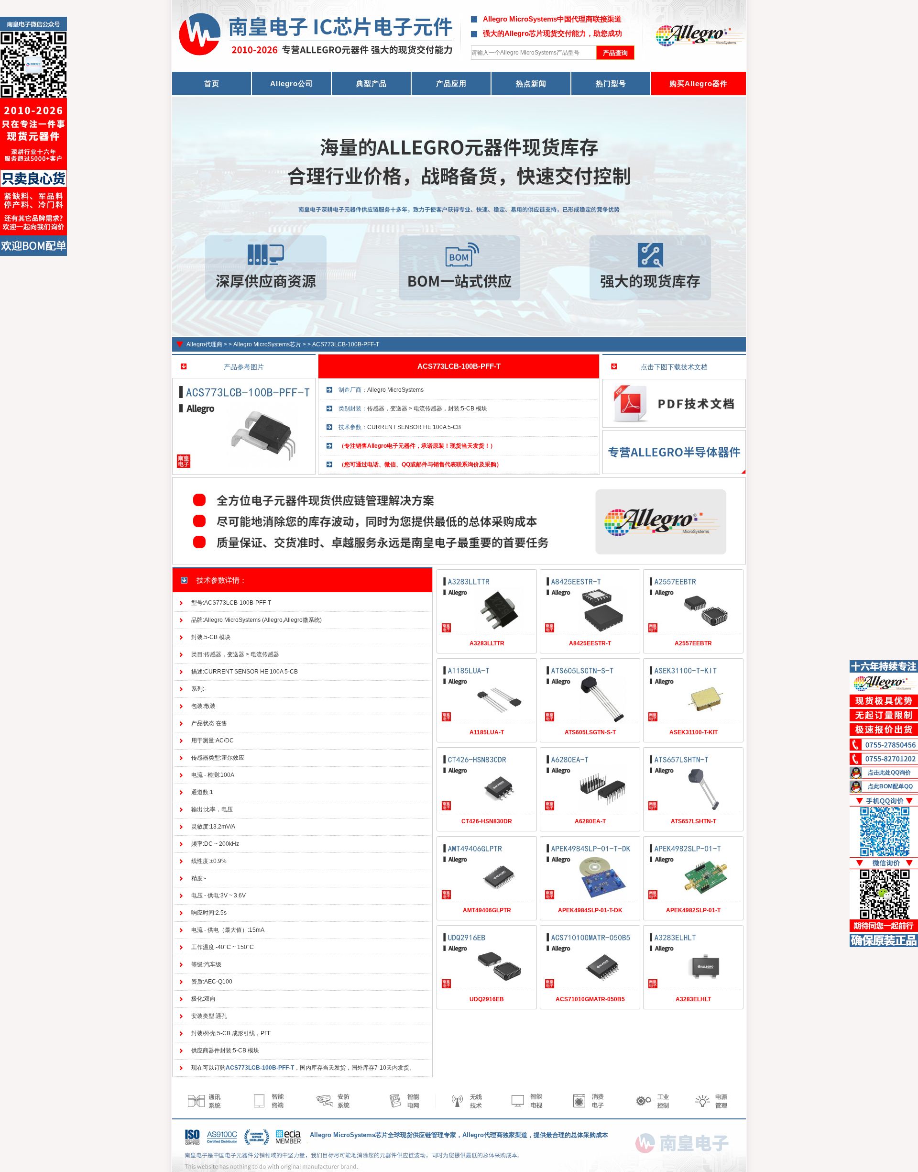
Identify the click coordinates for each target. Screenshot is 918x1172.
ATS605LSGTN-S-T (590, 732)
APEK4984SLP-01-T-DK (590, 910)
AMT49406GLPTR (487, 910)
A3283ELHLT (693, 999)
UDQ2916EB (487, 999)
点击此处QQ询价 (889, 772)
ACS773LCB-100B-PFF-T (345, 344)
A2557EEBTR (693, 643)
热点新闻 (531, 83)
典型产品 (371, 83)
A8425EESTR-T (590, 643)
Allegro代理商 (204, 344)
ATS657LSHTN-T (693, 821)
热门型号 (611, 83)
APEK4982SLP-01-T (693, 910)
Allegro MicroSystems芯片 (267, 344)
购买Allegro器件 (698, 83)
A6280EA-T (590, 821)
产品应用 (451, 83)
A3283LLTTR (487, 643)
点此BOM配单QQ (890, 786)
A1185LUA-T (487, 732)
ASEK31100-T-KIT (693, 732)
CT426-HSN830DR (486, 821)
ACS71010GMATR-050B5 (590, 999)
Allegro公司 (291, 83)
